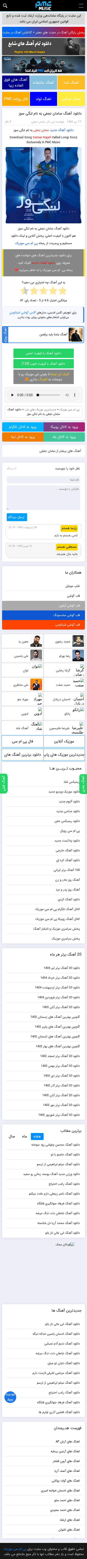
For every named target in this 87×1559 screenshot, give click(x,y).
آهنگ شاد (71, 83)
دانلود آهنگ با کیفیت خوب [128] (43, 363)
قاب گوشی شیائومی (67, 624)
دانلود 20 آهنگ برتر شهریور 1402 (59, 1114)
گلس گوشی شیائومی (23, 312)
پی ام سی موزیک (26, 243)
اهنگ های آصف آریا (67, 1471)
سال (12, 1136)
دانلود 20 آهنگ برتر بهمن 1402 (60, 1066)
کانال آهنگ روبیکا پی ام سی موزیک (57, 919)
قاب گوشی (73, 595)
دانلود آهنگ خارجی (68, 850)
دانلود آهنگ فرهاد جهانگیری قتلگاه (58, 1203)
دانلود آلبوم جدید (69, 801)
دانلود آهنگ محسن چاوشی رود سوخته (55, 1144)
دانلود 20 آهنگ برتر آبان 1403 (61, 1007)
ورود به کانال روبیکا (64, 427)
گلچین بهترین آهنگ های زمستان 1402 (55, 1017)
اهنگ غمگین (71, 99)
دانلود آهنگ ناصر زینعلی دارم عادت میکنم (54, 1193)
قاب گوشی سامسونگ (66, 615)
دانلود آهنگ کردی (69, 899)
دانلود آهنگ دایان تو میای (64, 1363)
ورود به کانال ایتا (23, 437)
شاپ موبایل (72, 586)
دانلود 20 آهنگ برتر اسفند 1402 (60, 1056)
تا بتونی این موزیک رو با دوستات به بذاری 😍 (43, 377)
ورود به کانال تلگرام (22, 427)
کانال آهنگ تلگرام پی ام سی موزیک (57, 909)
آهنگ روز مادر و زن (67, 879)
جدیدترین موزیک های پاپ (40, 409)
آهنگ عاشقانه (43, 83)
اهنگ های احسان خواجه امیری (60, 1490)
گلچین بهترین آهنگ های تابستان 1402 (55, 1036)
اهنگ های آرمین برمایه (65, 1451)
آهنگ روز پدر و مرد (68, 889)
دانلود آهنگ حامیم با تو (65, 1154)
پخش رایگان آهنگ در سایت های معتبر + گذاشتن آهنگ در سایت (43, 32)
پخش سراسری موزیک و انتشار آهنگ (56, 928)
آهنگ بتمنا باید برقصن (53, 334)
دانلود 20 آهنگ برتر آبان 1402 (61, 1095)
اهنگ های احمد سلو (67, 1500)
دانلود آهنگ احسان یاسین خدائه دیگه (56, 1333)
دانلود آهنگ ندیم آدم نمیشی (62, 1343)
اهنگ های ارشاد (70, 1519)
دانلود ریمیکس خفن (67, 821)
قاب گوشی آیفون (69, 605)
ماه (24, 1136)
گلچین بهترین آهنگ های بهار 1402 (58, 1046)
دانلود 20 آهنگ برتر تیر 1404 (62, 968)
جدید (53, 130)
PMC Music (43, 5)
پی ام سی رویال (70, 830)
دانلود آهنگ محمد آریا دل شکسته (58, 1223)
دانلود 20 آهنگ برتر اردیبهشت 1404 (57, 987)
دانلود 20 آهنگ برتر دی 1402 (61, 1075)
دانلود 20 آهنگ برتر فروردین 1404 (58, 997)
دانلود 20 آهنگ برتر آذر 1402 (62, 1085)
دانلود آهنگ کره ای (68, 860)
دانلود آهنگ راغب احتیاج (64, 1183)
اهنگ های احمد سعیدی (65, 1510)
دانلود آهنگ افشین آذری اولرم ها (59, 1412)
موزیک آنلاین (64, 741)
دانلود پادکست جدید (67, 840)
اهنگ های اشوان (69, 1529)
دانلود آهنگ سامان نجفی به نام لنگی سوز (50, 113)
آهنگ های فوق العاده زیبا (15, 82)
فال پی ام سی (22, 741)
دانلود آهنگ (66, 130)
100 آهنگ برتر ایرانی (67, 870)
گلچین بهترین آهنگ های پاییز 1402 (57, 1026)
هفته (37, 1136)
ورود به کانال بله (64, 437)
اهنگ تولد (43, 99)
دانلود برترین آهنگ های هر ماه (22, 756)
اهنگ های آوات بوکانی (66, 1480)
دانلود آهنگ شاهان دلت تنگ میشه (58, 1213)
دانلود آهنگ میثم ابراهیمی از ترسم (58, 1164)
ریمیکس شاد (72, 782)
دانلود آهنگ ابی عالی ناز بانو (62, 1232)
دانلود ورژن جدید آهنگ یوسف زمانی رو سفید (51, 1174)
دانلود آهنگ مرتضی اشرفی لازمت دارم (56, 1373)
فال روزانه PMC (16, 99)
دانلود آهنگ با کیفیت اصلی (43, 353)
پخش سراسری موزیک (66, 938)
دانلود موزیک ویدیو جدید (64, 791)
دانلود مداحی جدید (68, 811)
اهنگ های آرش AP (68, 1441)
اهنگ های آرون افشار (66, 1461)
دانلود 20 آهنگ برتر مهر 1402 (61, 1105)
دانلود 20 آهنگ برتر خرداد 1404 (60, 977)
